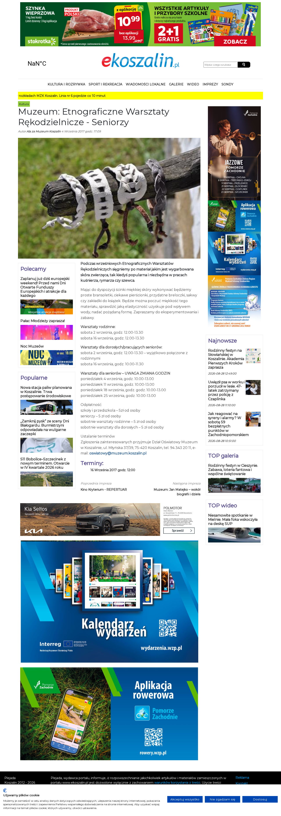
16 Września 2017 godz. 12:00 (112, 430)
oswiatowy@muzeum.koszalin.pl (118, 414)
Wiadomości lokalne (146, 45)
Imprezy (210, 45)
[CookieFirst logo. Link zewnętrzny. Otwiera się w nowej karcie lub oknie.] (5, 791)
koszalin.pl (244, 756)
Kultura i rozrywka (66, 45)
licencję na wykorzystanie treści (127, 752)
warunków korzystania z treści (177, 743)
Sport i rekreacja (105, 45)
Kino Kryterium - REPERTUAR (104, 450)
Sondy (227, 45)
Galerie (176, 45)
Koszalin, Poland (49, 24)
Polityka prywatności (251, 750)
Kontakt (242, 744)
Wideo (193, 45)
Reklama (242, 738)
